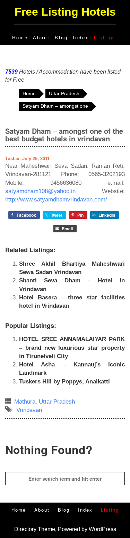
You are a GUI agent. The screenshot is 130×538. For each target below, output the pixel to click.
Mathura (24, 401)
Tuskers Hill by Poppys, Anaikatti (64, 381)
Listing (104, 37)
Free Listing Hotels (65, 12)
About (41, 37)
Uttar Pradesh (57, 401)
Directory (25, 529)
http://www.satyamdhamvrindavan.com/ (56, 199)
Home (20, 37)
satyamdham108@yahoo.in (40, 191)
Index (81, 37)
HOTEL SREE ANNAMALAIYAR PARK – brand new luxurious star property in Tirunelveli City (72, 347)
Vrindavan (29, 410)
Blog (61, 37)
